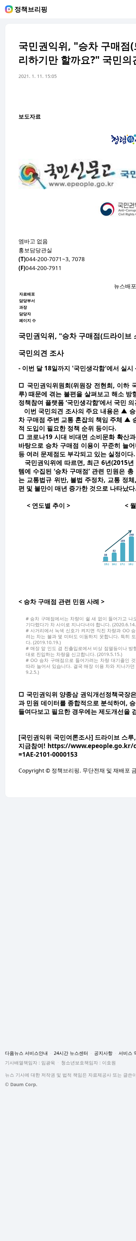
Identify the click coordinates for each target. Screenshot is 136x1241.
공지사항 (103, 1053)
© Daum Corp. (21, 1084)
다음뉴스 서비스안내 (26, 1053)
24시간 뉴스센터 (71, 1053)
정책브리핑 (31, 9)
